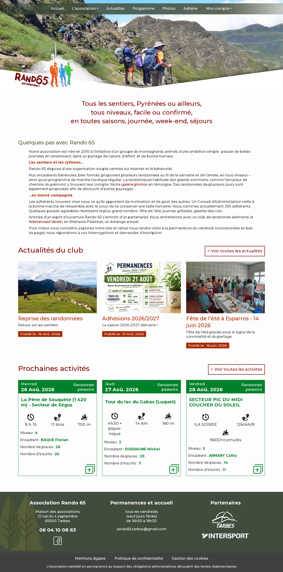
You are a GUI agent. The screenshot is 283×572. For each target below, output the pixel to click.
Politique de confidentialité (139, 558)
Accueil (57, 8)
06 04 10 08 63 (57, 530)
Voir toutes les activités (238, 369)
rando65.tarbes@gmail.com (141, 529)
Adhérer (191, 8)
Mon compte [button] (217, 8)
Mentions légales (90, 558)
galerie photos (134, 184)
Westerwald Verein (45, 222)
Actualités (115, 8)
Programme (143, 8)
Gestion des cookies (190, 558)
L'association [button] (84, 8)
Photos (169, 8)
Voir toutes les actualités (236, 251)
